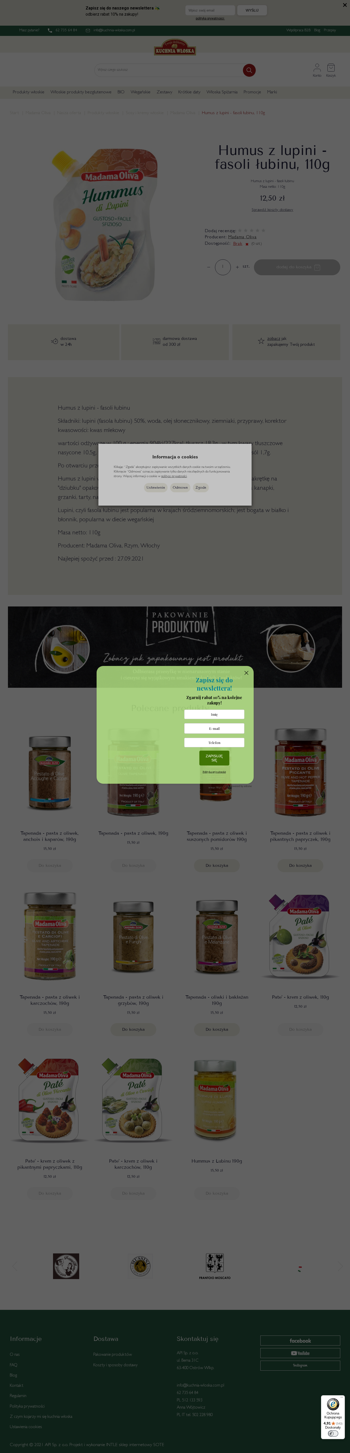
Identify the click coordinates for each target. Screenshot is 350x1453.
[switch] (333, 1433)
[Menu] (342, 1398)
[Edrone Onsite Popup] (175, 726)
